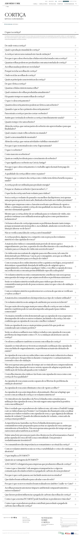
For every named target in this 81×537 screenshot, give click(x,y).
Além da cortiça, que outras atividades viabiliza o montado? (32, 141)
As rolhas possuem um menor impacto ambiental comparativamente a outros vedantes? (36, 489)
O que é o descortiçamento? (17, 100)
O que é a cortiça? (13, 32)
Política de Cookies (25, 522)
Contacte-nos (66, 1)
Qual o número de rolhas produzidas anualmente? (27, 92)
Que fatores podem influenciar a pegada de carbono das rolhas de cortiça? (38, 494)
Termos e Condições (26, 518)
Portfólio (60, 3)
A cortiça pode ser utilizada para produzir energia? (27, 184)
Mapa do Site (24, 517)
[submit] (76, 522)
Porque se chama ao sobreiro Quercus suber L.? (26, 189)
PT (71, 1)
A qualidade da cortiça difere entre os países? (25, 173)
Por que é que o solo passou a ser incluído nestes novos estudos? (33, 475)
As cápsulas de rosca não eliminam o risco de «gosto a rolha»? (32, 387)
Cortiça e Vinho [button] (43, 3)
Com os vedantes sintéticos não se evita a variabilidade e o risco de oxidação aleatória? (39, 450)
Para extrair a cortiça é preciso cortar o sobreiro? (26, 113)
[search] (76, 4)
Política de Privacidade (26, 520)
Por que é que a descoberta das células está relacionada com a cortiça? (36, 58)
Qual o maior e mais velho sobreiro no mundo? (26, 133)
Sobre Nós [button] (60, 1)
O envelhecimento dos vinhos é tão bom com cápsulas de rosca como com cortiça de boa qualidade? (38, 375)
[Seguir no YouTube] (16, 518)
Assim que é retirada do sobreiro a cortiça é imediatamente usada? (34, 117)
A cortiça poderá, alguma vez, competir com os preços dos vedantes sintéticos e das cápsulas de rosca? (35, 238)
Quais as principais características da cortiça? (25, 79)
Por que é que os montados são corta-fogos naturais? (28, 145)
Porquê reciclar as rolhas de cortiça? (21, 71)
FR (74, 1)
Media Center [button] (51, 1)
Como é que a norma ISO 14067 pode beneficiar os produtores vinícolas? (38, 499)
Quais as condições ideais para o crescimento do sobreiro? (31, 158)
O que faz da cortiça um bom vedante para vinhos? (27, 193)
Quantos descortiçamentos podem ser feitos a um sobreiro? (32, 105)
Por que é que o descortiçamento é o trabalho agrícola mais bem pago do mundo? (37, 168)
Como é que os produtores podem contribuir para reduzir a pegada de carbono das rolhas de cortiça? (36, 504)
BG (75, 1)
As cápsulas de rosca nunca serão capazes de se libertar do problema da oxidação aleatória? (36, 382)
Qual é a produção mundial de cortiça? (22, 50)
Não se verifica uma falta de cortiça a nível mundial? (28, 232)
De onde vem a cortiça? (15, 45)
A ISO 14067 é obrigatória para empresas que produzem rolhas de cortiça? (38, 464)
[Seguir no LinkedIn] (14, 518)
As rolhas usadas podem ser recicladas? (22, 66)
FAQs (56, 1)
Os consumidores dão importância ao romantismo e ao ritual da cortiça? (37, 444)
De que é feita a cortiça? (15, 83)
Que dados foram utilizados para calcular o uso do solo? (29, 479)
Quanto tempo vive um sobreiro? (20, 122)
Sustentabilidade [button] (69, 3)
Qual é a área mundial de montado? (21, 137)
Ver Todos (15, 24)
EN (70, 1)
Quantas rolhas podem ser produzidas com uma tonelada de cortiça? (36, 62)
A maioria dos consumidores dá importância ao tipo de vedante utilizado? (38, 298)
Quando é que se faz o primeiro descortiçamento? (27, 109)
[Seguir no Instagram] (11, 518)
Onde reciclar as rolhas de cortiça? (20, 75)
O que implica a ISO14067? (17, 455)
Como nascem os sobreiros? (17, 154)
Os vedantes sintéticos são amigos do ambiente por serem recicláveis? (36, 302)
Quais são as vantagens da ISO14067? (21, 459)
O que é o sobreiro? (13, 150)
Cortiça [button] (35, 3)
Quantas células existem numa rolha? (21, 88)
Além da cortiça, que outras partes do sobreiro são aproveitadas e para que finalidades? (38, 127)
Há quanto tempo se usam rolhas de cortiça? (25, 96)
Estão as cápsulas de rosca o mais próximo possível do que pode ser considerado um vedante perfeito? (34, 326)
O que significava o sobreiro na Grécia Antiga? (25, 162)
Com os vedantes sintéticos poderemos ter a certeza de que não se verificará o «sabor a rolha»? (39, 292)
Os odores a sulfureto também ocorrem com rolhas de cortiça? (33, 341)
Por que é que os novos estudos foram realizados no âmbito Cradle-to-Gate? (39, 483)
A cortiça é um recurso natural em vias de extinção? (28, 54)
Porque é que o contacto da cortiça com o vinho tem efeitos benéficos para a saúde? (39, 179)
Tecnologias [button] (52, 3)
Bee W (46, 1)
